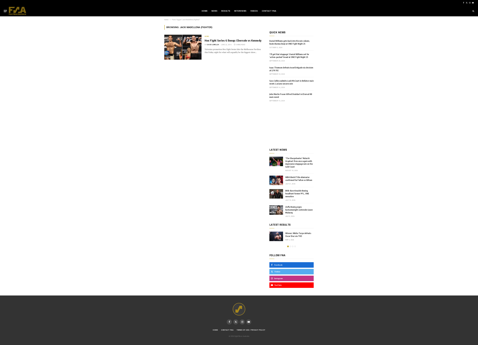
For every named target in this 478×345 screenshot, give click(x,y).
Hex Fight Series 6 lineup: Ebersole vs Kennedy (233, 40)
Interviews (240, 11)
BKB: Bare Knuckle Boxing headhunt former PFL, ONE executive (297, 193)
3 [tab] (293, 246)
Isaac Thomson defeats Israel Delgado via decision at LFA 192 (291, 69)
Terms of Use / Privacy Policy (251, 330)
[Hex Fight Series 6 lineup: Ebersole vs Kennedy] (183, 47)
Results (225, 11)
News (214, 11)
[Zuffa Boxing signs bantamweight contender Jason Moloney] (276, 210)
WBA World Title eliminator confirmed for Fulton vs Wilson (298, 178)
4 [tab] (295, 246)
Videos (254, 11)
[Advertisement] (291, 125)
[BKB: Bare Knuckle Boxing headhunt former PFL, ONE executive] (276, 194)
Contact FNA (269, 11)
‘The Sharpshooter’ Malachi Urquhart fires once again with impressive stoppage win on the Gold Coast (299, 162)
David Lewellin (213, 45)
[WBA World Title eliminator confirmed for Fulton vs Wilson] (276, 180)
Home (205, 11)
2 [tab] (290, 246)
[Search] (473, 11)
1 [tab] (288, 246)
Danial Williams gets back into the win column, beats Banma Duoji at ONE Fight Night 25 (289, 42)
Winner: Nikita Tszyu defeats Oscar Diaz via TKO (298, 234)
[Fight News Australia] (17, 11)
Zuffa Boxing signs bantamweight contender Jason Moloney (299, 210)
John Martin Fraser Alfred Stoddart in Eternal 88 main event (290, 95)
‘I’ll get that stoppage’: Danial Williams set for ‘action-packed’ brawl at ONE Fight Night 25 (289, 55)
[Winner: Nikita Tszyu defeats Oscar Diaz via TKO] (276, 236)
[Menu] (5, 11)
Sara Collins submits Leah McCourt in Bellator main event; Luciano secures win (291, 82)
